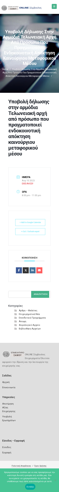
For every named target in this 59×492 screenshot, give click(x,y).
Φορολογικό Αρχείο (29, 325)
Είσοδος (6, 447)
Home (5, 69)
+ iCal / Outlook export (30, 231)
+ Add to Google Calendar (30, 222)
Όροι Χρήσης (40, 466)
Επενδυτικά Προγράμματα (32, 317)
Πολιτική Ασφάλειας (21, 466)
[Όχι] (55, 482)
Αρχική (6, 382)
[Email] (39, 270)
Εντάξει (30, 487)
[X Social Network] (26, 270)
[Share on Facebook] (19, 270)
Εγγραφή (6, 452)
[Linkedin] (32, 270)
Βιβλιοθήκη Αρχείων (30, 328)
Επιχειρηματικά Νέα (29, 314)
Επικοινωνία (8, 387)
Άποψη (22, 321)
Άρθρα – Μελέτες (28, 310)
